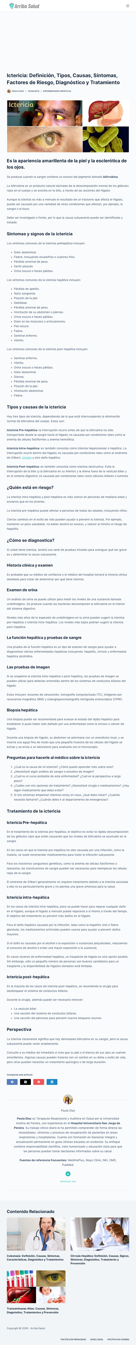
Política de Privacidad (73, 1339)
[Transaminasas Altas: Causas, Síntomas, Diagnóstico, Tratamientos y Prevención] (36, 1286)
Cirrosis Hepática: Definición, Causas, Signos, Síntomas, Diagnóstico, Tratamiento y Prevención (99, 1259)
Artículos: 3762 (68, 1181)
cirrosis (27, 457)
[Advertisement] (68, 36)
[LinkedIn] (52, 1082)
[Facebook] (12, 1082)
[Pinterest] (38, 1082)
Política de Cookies (118, 1339)
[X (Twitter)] (25, 1082)
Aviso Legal (96, 1339)
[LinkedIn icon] (68, 1173)
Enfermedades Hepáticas (57, 91)
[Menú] (127, 5)
